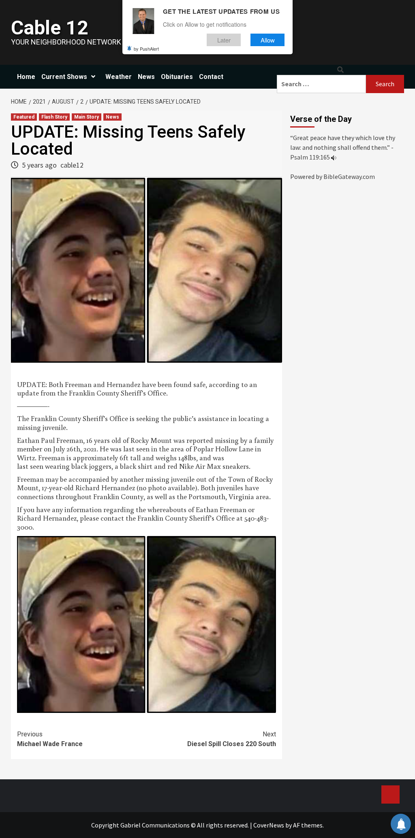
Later (224, 40)
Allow (268, 40)
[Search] (340, 70)
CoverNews (268, 825)
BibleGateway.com (349, 176)
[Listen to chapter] (333, 157)
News (146, 77)
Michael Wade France (50, 739)
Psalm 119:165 (310, 157)
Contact (211, 77)
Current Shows (64, 77)
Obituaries (177, 77)
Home (26, 77)
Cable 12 (49, 27)
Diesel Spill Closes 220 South (231, 739)
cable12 (71, 165)
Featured (23, 117)
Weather (118, 77)
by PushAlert (146, 48)
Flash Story (54, 117)
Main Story (86, 117)
